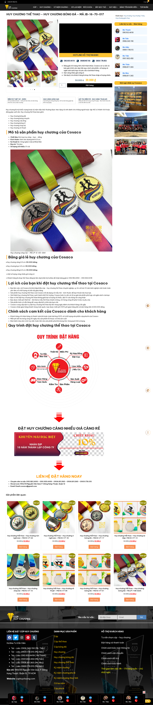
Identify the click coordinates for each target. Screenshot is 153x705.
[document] (76, 352)
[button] (144, 692)
